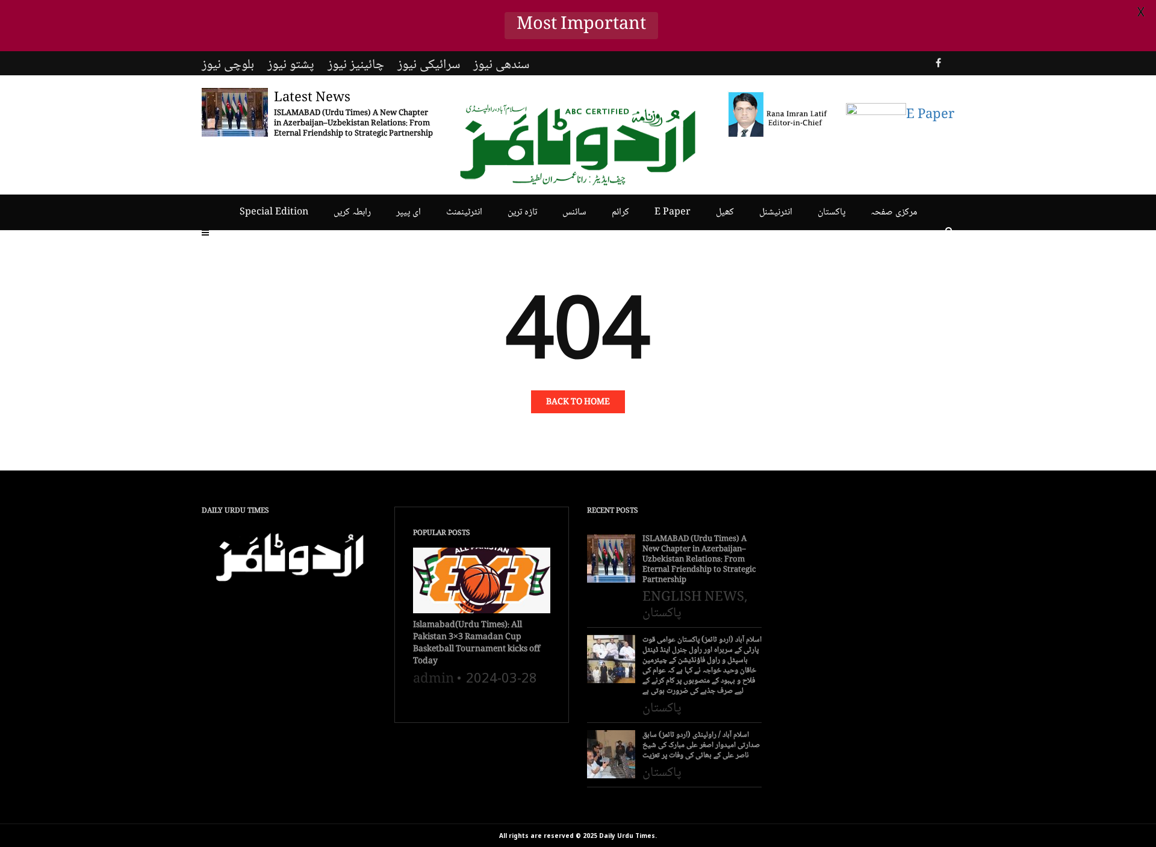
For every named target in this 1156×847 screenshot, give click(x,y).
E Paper (672, 212)
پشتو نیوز (290, 65)
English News (693, 597)
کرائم (620, 212)
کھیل (725, 212)
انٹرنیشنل (775, 212)
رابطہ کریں (352, 212)
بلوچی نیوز (228, 65)
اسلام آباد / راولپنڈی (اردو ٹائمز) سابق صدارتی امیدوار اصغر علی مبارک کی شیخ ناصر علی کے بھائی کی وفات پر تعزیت (701, 745)
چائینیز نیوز (356, 65)
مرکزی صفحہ (894, 212)
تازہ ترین (522, 212)
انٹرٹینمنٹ (464, 212)
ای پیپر (408, 212)
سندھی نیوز (501, 65)
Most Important (581, 25)
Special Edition (274, 212)
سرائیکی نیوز (428, 65)
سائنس (574, 212)
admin (433, 679)
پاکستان (831, 212)
